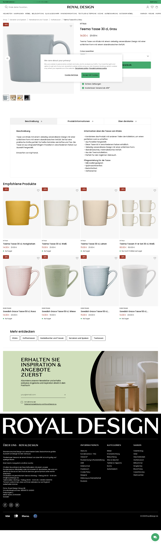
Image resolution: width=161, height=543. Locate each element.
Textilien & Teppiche (114, 463)
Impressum (84, 469)
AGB (82, 463)
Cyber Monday (139, 472)
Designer (83, 475)
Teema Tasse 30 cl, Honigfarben (19, 244)
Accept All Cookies (90, 75)
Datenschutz (85, 466)
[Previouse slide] (7, 58)
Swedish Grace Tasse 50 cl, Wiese (59, 311)
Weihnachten (138, 475)
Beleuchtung (112, 457)
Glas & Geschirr (113, 460)
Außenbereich (112, 469)
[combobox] (154, 2)
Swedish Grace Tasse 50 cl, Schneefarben (133, 311)
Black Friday (138, 469)
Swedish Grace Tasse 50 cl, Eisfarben (94, 311)
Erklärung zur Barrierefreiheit (90, 478)
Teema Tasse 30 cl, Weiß (54, 244)
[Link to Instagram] (11, 505)
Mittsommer (137, 463)
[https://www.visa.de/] (7, 516)
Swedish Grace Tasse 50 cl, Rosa (19, 311)
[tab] (33, 121)
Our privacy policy (82, 68)
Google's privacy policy (98, 68)
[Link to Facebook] (5, 505)
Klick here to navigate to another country (18, 463)
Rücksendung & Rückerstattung (92, 460)
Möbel (109, 451)
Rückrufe (83, 481)
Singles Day (137, 466)
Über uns (83, 451)
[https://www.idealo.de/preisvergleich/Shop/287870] (35, 516)
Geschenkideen (139, 457)
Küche (109, 466)
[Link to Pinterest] (17, 505)
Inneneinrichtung (113, 454)
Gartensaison (138, 460)
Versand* (84, 457)
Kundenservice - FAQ (88, 454)
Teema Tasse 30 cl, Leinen (94, 244)
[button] (154, 2)
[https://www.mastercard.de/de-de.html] (16, 516)
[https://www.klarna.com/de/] (25, 516)
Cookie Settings (71, 75)
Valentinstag (138, 451)
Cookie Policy (85, 472)
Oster (135, 454)
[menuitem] (7, 13)
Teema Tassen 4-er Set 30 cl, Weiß (137, 244)
